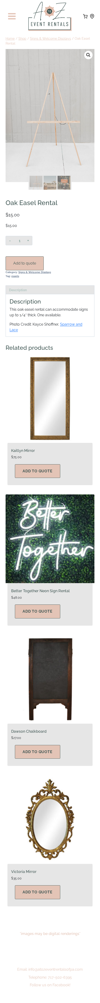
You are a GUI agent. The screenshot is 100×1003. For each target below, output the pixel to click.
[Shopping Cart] (85, 16)
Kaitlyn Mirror (23, 450)
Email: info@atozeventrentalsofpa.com (50, 969)
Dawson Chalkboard (29, 731)
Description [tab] (18, 290)
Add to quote (24, 263)
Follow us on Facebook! (50, 985)
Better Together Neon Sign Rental (40, 591)
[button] (88, 55)
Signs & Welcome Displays (34, 272)
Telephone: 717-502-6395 (50, 977)
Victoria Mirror (24, 871)
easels (15, 276)
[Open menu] (12, 16)
